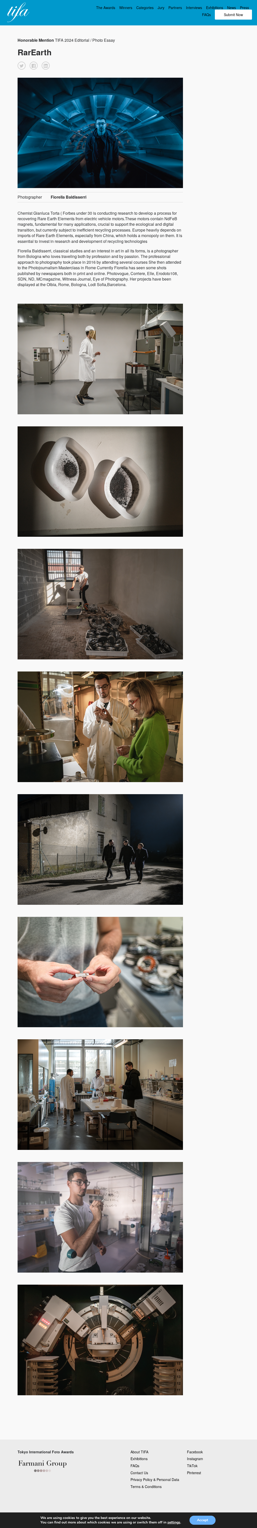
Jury (161, 7)
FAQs (206, 14)
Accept (202, 1520)
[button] (22, 66)
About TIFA (139, 1451)
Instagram (195, 1458)
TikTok (192, 1465)
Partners (175, 7)
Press (244, 7)
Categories (145, 7)
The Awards (105, 7)
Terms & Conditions (146, 1486)
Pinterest (194, 1472)
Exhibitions (214, 7)
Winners (125, 7)
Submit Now (233, 14)
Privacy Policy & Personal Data (155, 1479)
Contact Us (139, 1472)
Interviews (194, 7)
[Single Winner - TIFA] (17, 12)
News (231, 7)
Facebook (195, 1451)
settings (173, 1522)
